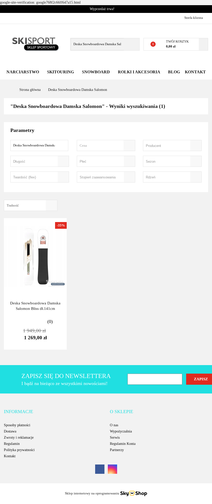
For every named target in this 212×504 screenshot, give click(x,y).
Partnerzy (117, 450)
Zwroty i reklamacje (19, 437)
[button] (18, 411)
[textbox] (102, 145)
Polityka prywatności (19, 450)
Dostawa (10, 431)
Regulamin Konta (122, 444)
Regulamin (12, 444)
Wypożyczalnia (121, 431)
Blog (174, 72)
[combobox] (106, 145)
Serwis (115, 437)
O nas (114, 425)
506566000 (8, 17)
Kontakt (195, 72)
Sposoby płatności (17, 425)
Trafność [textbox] (13, 205)
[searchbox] (165, 146)
